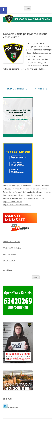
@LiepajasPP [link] (12, 407)
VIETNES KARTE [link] (9, 261)
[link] (3, 10)
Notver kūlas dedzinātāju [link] (15, 88)
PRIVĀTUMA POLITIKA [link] (11, 241)
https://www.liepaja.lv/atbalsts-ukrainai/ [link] (31, 189)
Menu (27, 8)
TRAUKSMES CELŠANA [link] (12, 248)
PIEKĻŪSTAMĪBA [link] (9, 254)
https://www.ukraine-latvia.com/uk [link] (17, 205)
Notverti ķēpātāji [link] (43, 88)
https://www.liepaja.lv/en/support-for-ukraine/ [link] (22, 195)
